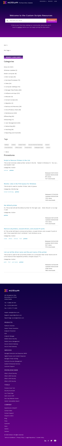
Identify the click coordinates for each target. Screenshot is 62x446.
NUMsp (6, 144)
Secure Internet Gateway (35, 144)
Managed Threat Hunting (11, 358)
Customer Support (9, 366)
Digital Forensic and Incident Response (15, 356)
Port (20, 238)
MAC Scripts (8, 77)
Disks (6, 83)
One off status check (11, 110)
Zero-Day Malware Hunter (11, 398)
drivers (10, 238)
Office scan (18, 147)
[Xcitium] (18, 2)
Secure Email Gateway (10, 346)
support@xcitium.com (16, 315)
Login (55, 1)
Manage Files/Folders (11, 90)
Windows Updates (9, 70)
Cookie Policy (40, 437)
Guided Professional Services (12, 363)
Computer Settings (10, 86)
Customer (7, 423)
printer (12, 170)
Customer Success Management (13, 361)
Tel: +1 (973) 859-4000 (10, 305)
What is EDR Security (10, 381)
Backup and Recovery (11, 106)
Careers (6, 428)
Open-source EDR (9, 395)
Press (5, 421)
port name (15, 262)
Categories (9, 61)
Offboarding (7, 116)
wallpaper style (39, 147)
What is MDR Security (10, 376)
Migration (7, 103)
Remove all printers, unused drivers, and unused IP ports (24, 229)
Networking (8, 126)
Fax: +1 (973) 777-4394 (10, 308)
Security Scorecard (9, 390)
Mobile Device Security (10, 338)
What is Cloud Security (10, 373)
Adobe (13, 144)
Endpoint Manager (9, 336)
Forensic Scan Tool (9, 388)
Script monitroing (8, 191)
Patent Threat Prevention (11, 328)
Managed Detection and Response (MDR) (15, 353)
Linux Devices (8, 147)
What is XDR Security (10, 378)
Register (50, 1)
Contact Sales (8, 410)
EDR (5, 333)
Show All (6, 67)
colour (48, 147)
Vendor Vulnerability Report (11, 401)
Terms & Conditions (10, 437)
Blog (5, 418)
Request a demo (8, 415)
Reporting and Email (11, 133)
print (5, 262)
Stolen (47, 144)
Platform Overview (9, 325)
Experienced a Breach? (10, 408)
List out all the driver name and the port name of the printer (25, 252)
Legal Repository (30, 437)
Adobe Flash (22, 144)
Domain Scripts (9, 100)
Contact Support (9, 413)
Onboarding (7, 119)
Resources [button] (43, 1)
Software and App (10, 93)
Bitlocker (7, 96)
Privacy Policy (20, 437)
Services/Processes (10, 80)
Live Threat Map (8, 393)
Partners (6, 431)
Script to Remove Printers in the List (17, 160)
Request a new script (13, 57)
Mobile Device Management (11, 341)
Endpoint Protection (10, 331)
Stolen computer (9, 73)
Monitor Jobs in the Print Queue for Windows (20, 184)
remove (6, 170)
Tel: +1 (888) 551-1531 (10, 302)
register (19, 27)
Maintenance (8, 113)
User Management (10, 123)
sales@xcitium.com (14, 312)
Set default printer (10, 205)
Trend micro (28, 147)
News (5, 426)
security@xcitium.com (18, 318)
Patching (7, 129)
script (5, 238)
